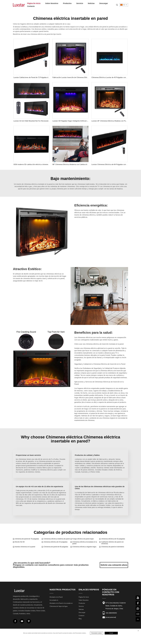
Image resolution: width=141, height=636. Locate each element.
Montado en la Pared (56, 597)
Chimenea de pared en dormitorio (112, 547)
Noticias (91, 3)
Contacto (31, 6)
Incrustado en (54, 600)
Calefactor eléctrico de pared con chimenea (112, 542)
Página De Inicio (33, 3)
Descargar (103, 3)
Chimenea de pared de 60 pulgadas (56, 547)
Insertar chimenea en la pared (25, 547)
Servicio (79, 3)
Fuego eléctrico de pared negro (83, 539)
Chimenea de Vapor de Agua (58, 606)
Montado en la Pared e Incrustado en (61, 603)
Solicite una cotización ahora (114, 565)
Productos (67, 3)
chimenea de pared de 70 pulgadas (27, 539)
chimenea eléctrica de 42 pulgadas (113, 539)
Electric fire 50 (20, 542)
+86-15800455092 (111, 613)
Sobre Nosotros (51, 3)
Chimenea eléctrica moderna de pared (57, 539)
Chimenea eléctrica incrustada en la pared (84, 542)
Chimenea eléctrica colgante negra (84, 547)
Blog (80, 618)
